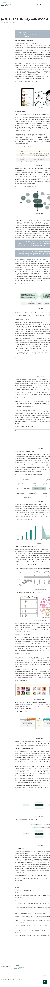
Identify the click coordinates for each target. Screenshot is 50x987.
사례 (45, 4)
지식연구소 (39, 4)
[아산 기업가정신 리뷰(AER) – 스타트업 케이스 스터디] (6, 4)
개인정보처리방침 (11, 974)
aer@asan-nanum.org (7, 977)
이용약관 (3, 974)
